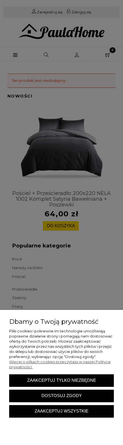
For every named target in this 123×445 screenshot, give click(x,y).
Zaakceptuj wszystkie (61, 411)
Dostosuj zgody (61, 395)
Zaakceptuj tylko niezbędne (61, 380)
